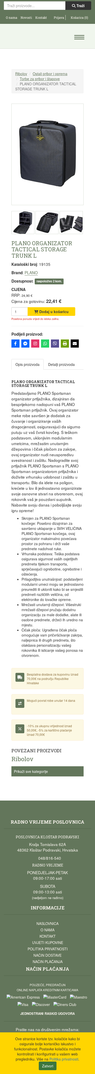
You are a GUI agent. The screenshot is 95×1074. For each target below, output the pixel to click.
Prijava (58, 17)
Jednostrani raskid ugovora (47, 1013)
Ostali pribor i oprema (50, 73)
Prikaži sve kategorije (31, 771)
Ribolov (21, 73)
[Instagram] (35, 343)
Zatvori (47, 1065)
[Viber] (55, 343)
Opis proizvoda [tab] (27, 364)
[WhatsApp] (45, 343)
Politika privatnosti (48, 948)
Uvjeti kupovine (47, 942)
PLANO (31, 272)
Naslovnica (47, 923)
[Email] (75, 343)
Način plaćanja (48, 961)
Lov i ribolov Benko (26, 37)
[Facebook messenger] (25, 343)
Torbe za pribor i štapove (40, 78)
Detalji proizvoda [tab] (61, 364)
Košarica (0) (79, 17)
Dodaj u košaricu (53, 311)
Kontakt (41, 17)
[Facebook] (15, 343)
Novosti (26, 17)
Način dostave (47, 955)
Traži (80, 5)
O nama (11, 17)
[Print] (65, 343)
